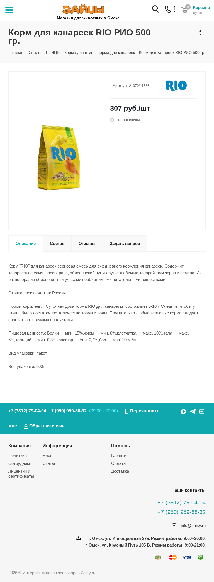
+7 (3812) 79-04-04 (27, 410)
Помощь (120, 445)
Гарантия (119, 455)
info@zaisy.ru (193, 525)
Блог (47, 455)
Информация (57, 445)
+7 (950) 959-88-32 (68, 410)
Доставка (120, 471)
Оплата (118, 463)
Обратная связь (47, 426)
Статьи (49, 463)
